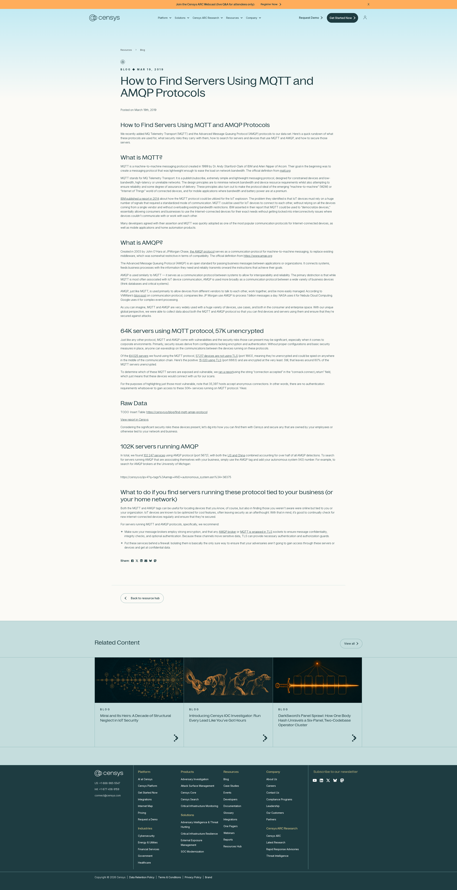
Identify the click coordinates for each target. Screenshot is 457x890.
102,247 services (154, 455)
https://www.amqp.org (258, 256)
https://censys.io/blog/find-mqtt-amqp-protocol (176, 412)
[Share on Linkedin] (141, 560)
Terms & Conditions (169, 877)
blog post (140, 295)
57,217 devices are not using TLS (217, 356)
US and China (236, 455)
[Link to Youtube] (315, 780)
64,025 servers (138, 356)
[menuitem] (164, 18)
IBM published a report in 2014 (139, 198)
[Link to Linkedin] (321, 780)
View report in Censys (134, 419)
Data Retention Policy (142, 877)
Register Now (269, 4)
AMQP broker (227, 531)
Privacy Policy (193, 877)
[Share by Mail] (145, 560)
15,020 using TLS (210, 360)
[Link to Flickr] (155, 560)
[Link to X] (328, 780)
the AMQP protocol (202, 251)
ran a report (226, 372)
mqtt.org (285, 170)
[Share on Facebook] (132, 560)
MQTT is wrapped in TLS (256, 531)
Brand (208, 877)
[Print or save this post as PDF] (122, 62)
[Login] (365, 17)
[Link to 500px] (150, 560)
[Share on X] (136, 560)
